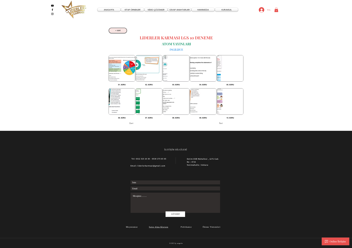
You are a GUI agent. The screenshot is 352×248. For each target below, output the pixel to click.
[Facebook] (52, 9)
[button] (276, 9)
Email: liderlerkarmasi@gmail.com (147, 166)
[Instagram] (52, 13)
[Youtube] (52, 5)
